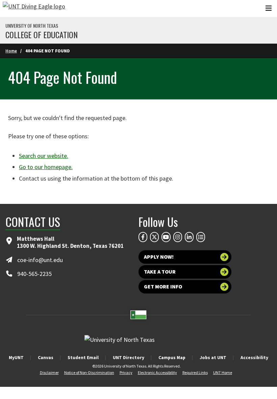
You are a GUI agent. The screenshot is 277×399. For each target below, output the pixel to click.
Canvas (45, 357)
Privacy (126, 372)
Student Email (83, 357)
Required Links (195, 372)
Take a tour (160, 271)
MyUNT (16, 357)
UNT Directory (128, 357)
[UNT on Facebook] (142, 237)
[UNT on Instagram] (177, 237)
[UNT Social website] (200, 237)
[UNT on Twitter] (154, 237)
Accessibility (254, 357)
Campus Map (171, 357)
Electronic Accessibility (157, 372)
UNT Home (222, 372)
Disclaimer (49, 372)
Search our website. (43, 156)
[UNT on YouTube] (165, 237)
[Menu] (269, 8)
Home (11, 50)
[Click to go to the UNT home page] (34, 8)
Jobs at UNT (213, 357)
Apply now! (159, 257)
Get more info (163, 286)
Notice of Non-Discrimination (89, 372)
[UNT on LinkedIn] (189, 237)
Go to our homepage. (46, 167)
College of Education (41, 34)
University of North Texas (31, 25)
